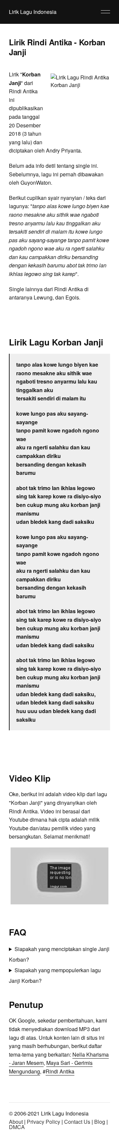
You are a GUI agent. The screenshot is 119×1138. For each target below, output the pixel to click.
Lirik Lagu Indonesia (33, 12)
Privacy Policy (43, 1121)
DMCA (17, 1127)
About (16, 1121)
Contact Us (77, 1121)
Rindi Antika (60, 1071)
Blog (99, 1121)
